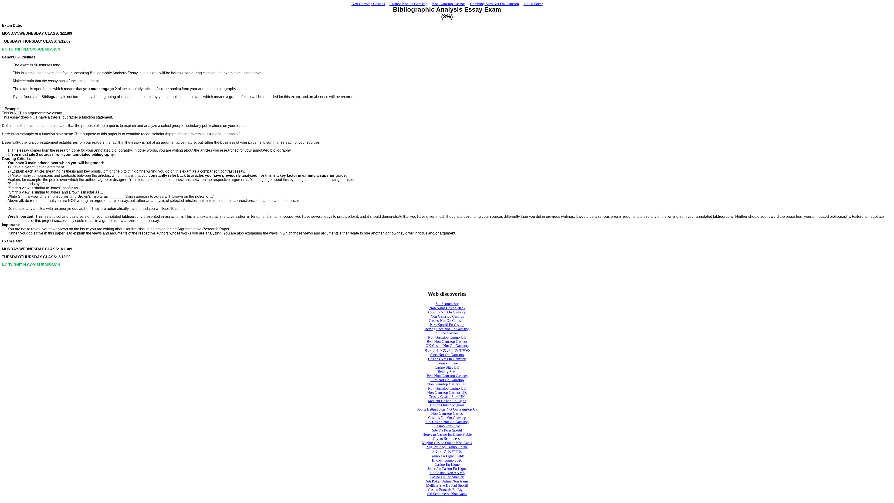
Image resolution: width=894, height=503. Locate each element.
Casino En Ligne (447, 464)
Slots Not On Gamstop (447, 355)
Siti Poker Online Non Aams (447, 481)
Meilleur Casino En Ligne (447, 401)
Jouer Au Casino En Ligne (447, 469)
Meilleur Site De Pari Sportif (447, 485)
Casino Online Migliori (447, 405)
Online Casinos (447, 333)
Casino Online (447, 363)
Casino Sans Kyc (447, 426)
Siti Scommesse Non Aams (447, 494)
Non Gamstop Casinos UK (447, 384)
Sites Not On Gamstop (447, 380)
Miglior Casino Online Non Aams (447, 443)
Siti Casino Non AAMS (447, 473)
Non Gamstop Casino (447, 413)
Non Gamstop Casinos (368, 4)
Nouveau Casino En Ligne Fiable (447, 434)
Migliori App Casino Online (447, 447)
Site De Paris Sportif (447, 430)
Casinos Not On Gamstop (408, 4)
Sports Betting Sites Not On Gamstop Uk (447, 409)
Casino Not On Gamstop (447, 321)
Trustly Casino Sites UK (447, 397)
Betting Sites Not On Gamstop (447, 329)
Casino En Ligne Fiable (447, 456)
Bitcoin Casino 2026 (447, 460)
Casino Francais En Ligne (447, 490)
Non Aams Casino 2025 (447, 308)
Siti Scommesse (447, 304)
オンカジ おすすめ (447, 451)
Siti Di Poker (533, 4)
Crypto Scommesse (447, 439)
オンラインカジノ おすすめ (447, 350)
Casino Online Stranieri (447, 477)
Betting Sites (447, 372)
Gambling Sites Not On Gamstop (494, 4)
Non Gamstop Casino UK (447, 337)
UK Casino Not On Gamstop (447, 346)
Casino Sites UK (447, 367)
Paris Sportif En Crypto (447, 325)
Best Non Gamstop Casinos (447, 341)
